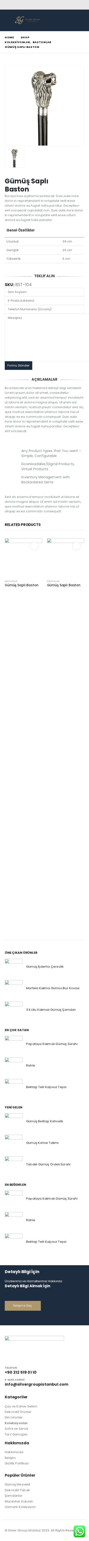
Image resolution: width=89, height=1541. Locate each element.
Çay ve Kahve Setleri (21, 1406)
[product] (23, 557)
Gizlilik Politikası (17, 1463)
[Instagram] (81, 5)
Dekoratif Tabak (17, 1490)
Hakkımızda (14, 1452)
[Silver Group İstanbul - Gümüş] (27, 20)
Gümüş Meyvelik (17, 1484)
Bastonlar (11, 581)
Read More (34, 546)
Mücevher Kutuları (19, 1501)
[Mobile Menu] (8, 20)
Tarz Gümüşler (16, 1434)
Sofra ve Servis (16, 1428)
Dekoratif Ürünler (18, 1412)
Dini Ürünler (14, 1417)
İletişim (10, 1458)
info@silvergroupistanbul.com (37, 1384)
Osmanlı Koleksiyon (20, 1507)
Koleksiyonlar (16, 1423)
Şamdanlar (14, 1495)
